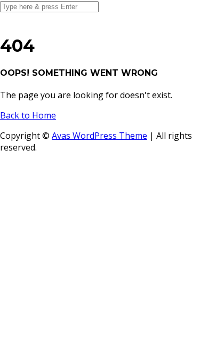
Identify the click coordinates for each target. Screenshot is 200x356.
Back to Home (28, 115)
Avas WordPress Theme (99, 135)
